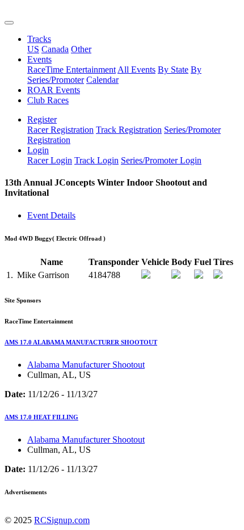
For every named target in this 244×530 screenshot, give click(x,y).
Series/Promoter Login (161, 160)
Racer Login (49, 160)
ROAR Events (53, 90)
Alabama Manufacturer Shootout (86, 364)
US (33, 49)
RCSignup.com (62, 520)
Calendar (102, 80)
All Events (136, 69)
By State (173, 69)
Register (42, 119)
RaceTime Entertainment (71, 69)
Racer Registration (60, 129)
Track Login (96, 160)
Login (38, 150)
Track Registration (129, 129)
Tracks (39, 39)
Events (39, 59)
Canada (55, 49)
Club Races (48, 100)
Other (81, 49)
